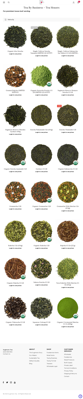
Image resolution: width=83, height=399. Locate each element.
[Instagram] (10, 382)
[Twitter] (7, 382)
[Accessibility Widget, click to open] (80, 396)
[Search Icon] (10, 2)
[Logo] (41, 2)
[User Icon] (73, 2)
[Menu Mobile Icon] (4, 2)
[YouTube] (14, 382)
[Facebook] (3, 382)
